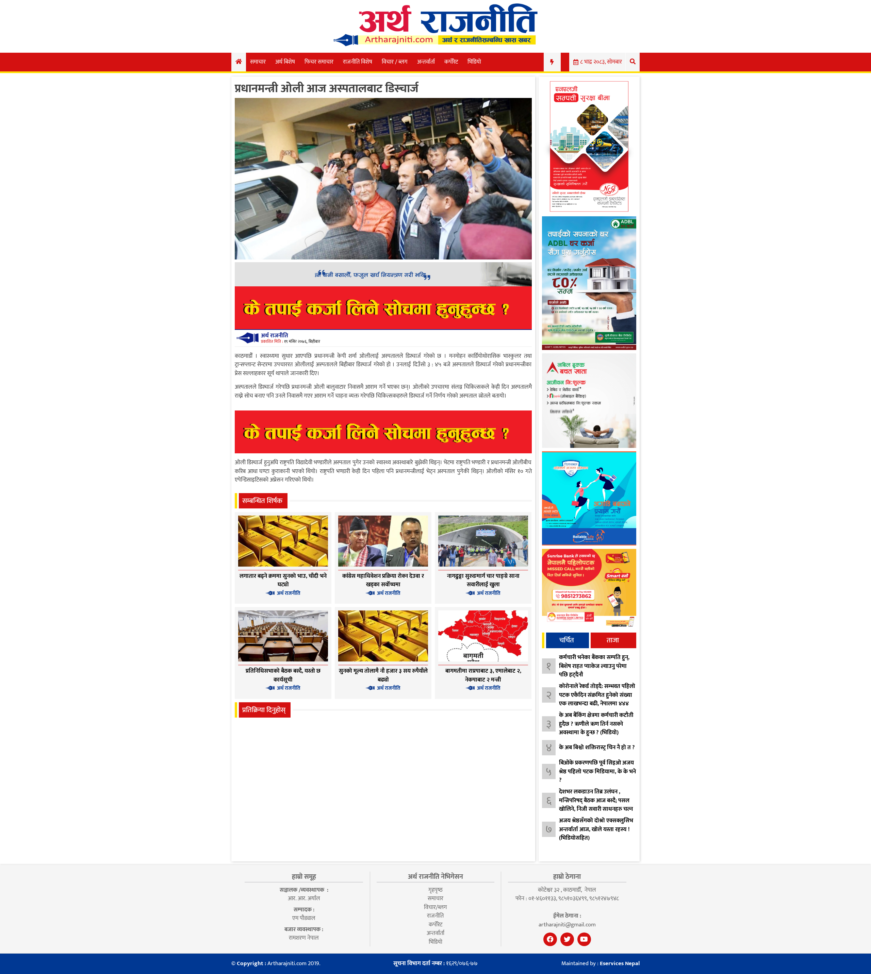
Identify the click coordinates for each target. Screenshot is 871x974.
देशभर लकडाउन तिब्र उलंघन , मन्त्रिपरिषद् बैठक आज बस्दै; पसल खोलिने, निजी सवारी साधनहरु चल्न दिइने (596, 805)
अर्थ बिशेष (285, 62)
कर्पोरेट (451, 62)
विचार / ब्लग (395, 62)
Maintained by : (600, 963)
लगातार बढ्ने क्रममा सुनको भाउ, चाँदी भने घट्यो (283, 580)
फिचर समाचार (319, 62)
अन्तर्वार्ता (426, 62)
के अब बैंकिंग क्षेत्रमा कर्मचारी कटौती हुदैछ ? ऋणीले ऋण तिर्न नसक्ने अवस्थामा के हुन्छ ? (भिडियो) (596, 723)
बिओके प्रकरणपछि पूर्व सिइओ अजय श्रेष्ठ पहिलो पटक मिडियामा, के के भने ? (597, 771)
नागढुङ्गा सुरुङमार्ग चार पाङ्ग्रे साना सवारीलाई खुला (483, 580)
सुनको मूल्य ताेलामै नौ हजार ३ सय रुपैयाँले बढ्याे (383, 675)
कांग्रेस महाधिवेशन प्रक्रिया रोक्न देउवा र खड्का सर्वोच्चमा (383, 580)
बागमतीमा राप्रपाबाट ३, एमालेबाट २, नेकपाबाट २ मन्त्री (483, 675)
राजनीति (435, 916)
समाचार (258, 62)
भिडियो (474, 62)
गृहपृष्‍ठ (435, 890)
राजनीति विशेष (357, 62)
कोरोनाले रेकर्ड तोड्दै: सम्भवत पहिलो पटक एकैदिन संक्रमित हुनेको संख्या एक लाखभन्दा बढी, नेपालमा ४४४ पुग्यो (597, 699)
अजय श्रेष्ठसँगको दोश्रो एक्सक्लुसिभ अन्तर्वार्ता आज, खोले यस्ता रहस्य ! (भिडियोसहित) (596, 829)
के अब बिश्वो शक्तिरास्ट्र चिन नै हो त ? (597, 747)
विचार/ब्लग (435, 907)
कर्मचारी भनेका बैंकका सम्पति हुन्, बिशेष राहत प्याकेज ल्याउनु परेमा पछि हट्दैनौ (594, 666)
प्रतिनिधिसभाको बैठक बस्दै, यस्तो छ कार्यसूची (283, 675)
